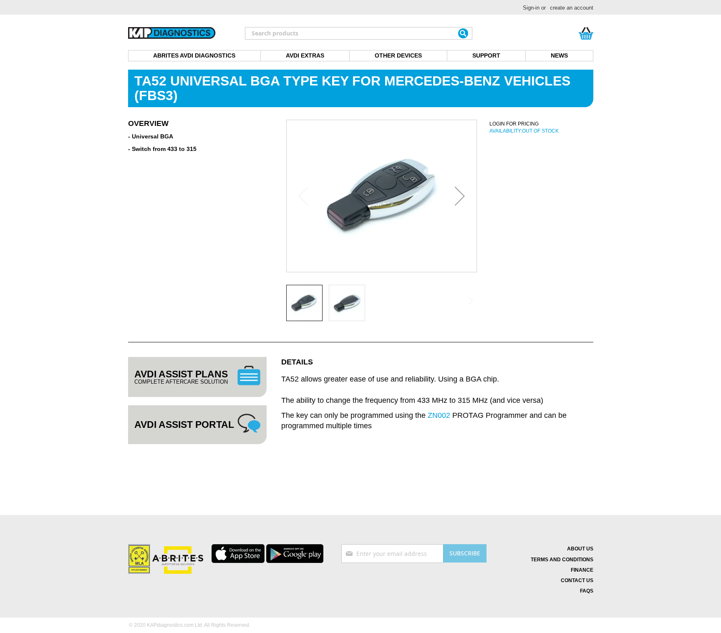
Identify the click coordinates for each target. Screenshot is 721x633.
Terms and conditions (562, 560)
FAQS (586, 591)
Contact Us (577, 580)
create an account (571, 8)
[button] (459, 196)
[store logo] (172, 33)
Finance (582, 570)
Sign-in (531, 8)
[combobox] (358, 33)
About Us (580, 549)
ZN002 (439, 415)
